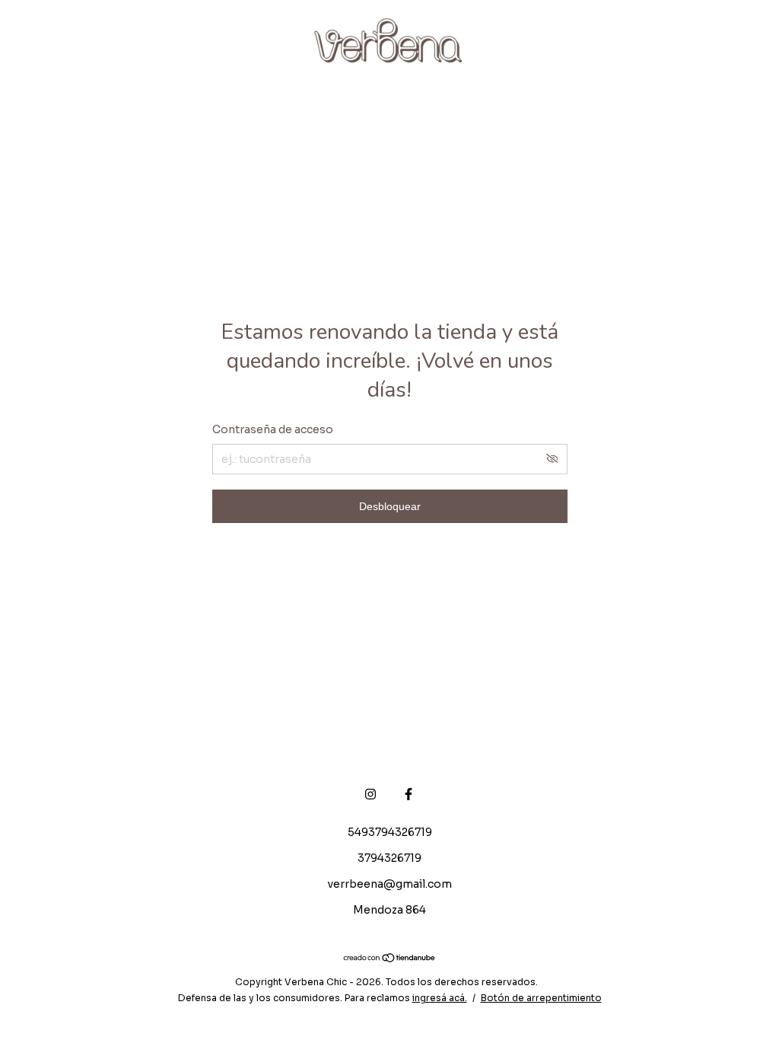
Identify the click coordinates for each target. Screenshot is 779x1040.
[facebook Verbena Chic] (408, 794)
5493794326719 (390, 832)
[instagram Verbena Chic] (370, 794)
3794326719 (389, 858)
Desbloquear (390, 506)
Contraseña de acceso (272, 429)
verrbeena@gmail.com (390, 884)
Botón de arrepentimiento (541, 997)
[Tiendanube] (389, 959)
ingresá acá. (439, 997)
